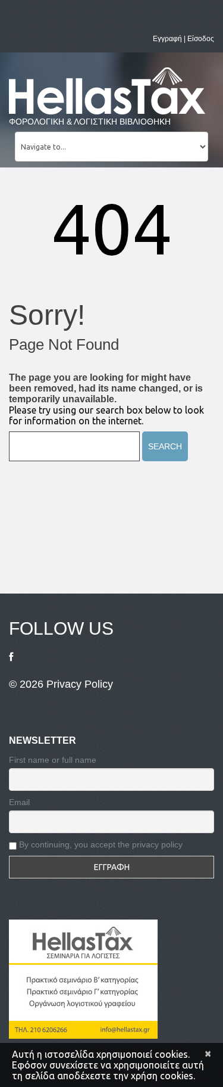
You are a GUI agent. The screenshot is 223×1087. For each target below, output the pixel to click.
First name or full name (52, 760)
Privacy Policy (79, 684)
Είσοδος (200, 39)
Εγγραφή (167, 39)
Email (19, 802)
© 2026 (27, 684)
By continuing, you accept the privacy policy (100, 844)
